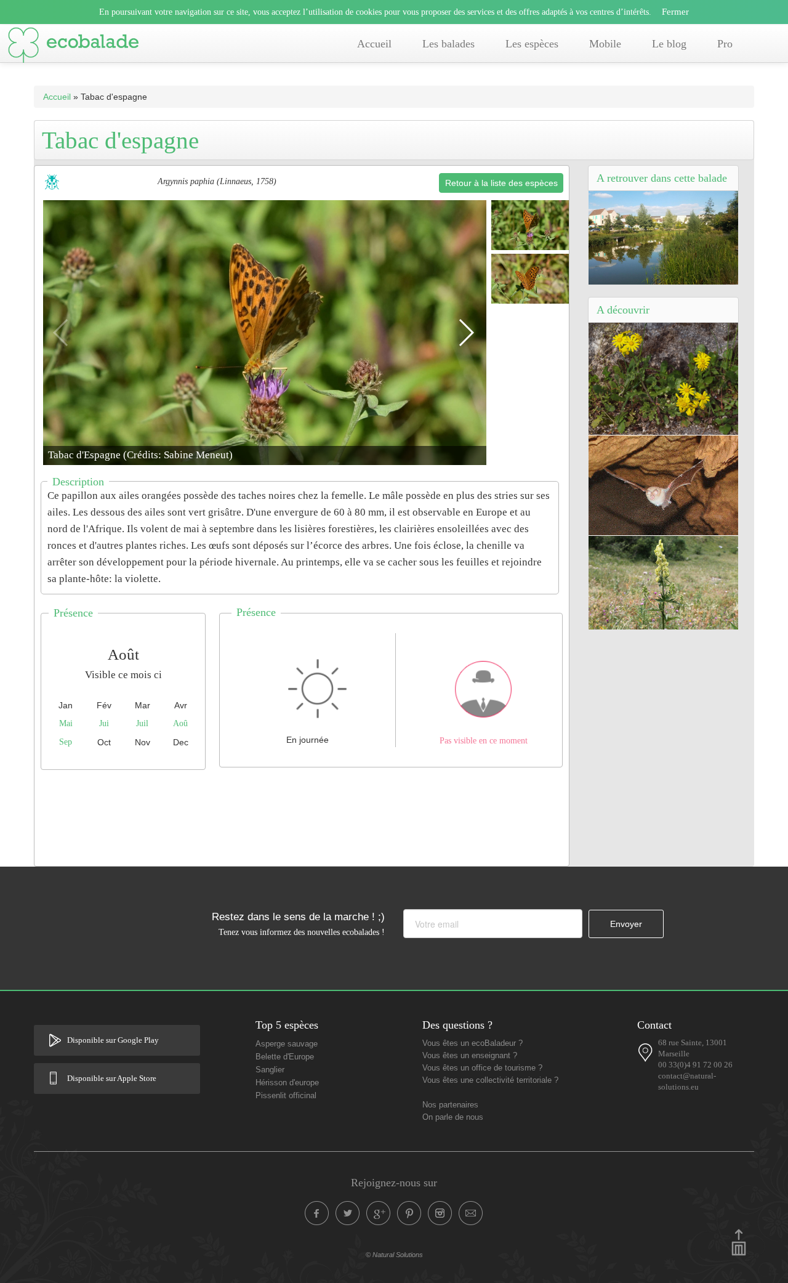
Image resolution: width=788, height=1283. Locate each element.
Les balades (448, 44)
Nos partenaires (450, 1105)
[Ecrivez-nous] (471, 1213)
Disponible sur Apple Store (111, 1078)
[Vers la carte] (645, 1052)
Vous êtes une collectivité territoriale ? (490, 1080)
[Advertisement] (302, 815)
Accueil (374, 44)
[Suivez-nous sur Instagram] (440, 1213)
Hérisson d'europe (287, 1083)
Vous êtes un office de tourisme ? (482, 1068)
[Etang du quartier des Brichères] (663, 237)
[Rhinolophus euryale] (663, 485)
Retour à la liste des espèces (501, 183)
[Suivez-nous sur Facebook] (317, 1213)
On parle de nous (452, 1117)
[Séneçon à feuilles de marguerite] (663, 378)
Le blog (669, 44)
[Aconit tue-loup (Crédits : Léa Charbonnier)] (663, 581)
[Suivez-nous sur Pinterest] (409, 1213)
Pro (725, 44)
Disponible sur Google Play (113, 1040)
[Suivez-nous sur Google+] (378, 1213)
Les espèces (531, 44)
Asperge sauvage (286, 1044)
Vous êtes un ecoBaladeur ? (472, 1043)
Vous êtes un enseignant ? (469, 1055)
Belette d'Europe (284, 1057)
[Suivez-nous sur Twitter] (348, 1213)
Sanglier (269, 1070)
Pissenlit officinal (285, 1095)
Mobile (605, 44)
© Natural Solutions (394, 1254)
